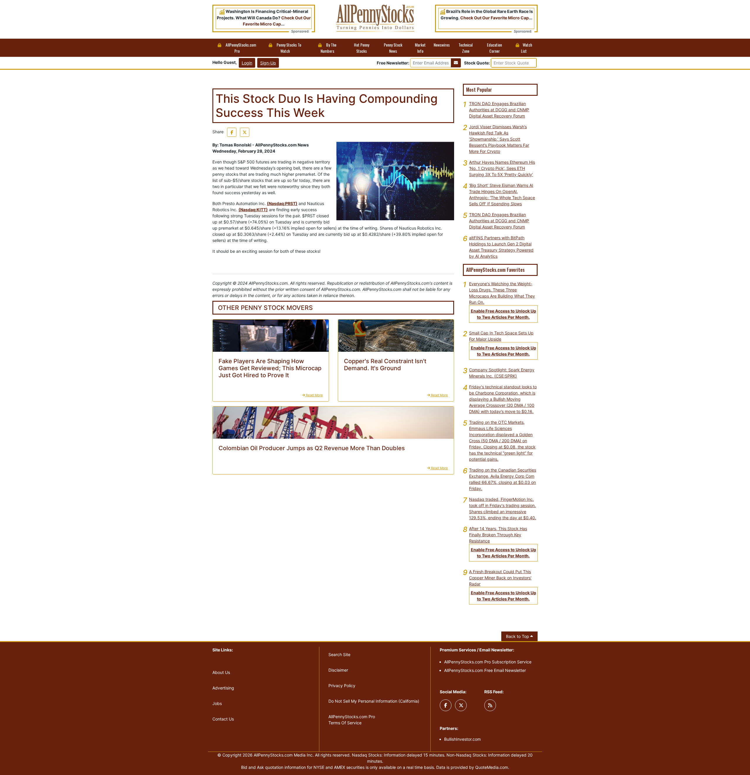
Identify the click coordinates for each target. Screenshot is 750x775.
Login (247, 62)
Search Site (339, 654)
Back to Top (518, 636)
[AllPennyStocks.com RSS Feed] (490, 705)
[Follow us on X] (461, 705)
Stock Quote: (477, 62)
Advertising (223, 687)
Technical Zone (465, 48)
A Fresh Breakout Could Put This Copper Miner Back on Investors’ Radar (500, 577)
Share (218, 131)
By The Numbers (329, 48)
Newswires (442, 45)
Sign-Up (268, 62)
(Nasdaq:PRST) (282, 203)
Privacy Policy (341, 685)
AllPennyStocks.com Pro (240, 48)
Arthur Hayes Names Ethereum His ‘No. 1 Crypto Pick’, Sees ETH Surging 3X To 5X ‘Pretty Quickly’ (502, 168)
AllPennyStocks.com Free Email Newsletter (485, 670)
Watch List (526, 48)
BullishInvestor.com (462, 739)
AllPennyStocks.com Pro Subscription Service (487, 661)
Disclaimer (338, 670)
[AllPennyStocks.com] (375, 17)
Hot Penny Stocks (361, 48)
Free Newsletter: (393, 62)
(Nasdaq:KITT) (253, 209)
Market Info (420, 48)
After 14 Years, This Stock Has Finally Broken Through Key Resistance (498, 534)
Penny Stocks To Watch (288, 48)
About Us (221, 672)
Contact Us (223, 718)
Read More (314, 395)
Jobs (217, 703)
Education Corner (494, 48)
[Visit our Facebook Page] (445, 705)
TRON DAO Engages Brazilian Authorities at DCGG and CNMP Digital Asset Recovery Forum (499, 109)
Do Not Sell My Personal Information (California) (373, 701)
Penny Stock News (393, 48)
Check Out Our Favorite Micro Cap (494, 17)
